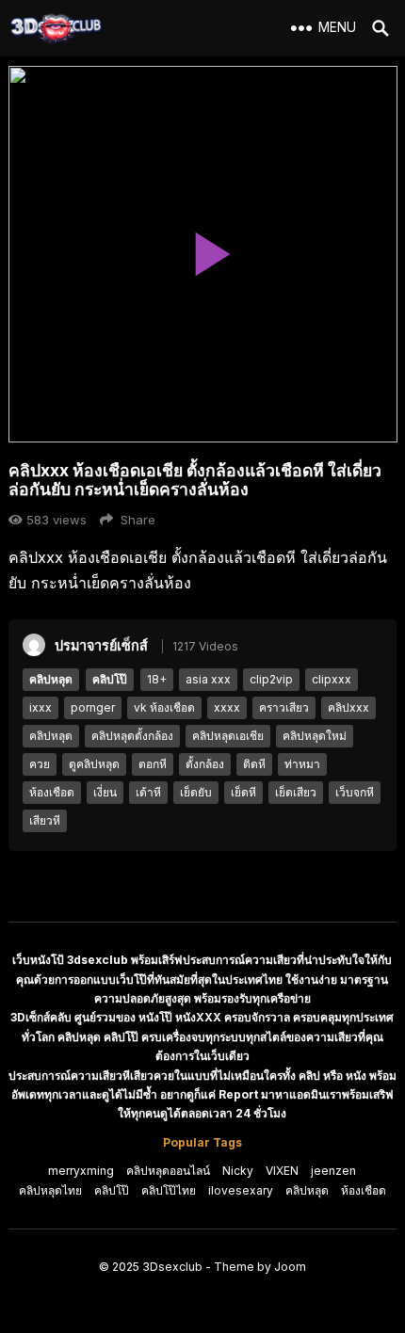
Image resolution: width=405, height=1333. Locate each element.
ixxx (40, 707)
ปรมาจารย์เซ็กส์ (101, 645)
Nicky (237, 1171)
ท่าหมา (302, 764)
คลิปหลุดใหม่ (315, 736)
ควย (39, 764)
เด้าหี (148, 792)
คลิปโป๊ (109, 679)
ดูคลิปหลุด (94, 764)
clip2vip (271, 679)
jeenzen (333, 1171)
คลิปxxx (348, 707)
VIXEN (282, 1171)
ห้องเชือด (51, 792)
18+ (157, 679)
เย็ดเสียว (295, 792)
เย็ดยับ (196, 792)
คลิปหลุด (51, 679)
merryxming (81, 1171)
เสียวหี (44, 820)
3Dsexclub (172, 1267)
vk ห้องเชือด (164, 707)
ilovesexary (240, 1190)
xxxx (227, 707)
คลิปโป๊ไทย (168, 1190)
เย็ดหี (243, 792)
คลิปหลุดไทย (50, 1190)
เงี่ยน (105, 792)
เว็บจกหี (354, 792)
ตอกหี (152, 764)
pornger (93, 707)
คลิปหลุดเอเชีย (228, 736)
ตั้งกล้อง (205, 764)
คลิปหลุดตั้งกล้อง (132, 736)
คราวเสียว (284, 707)
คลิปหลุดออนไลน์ (168, 1171)
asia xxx (208, 679)
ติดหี (254, 764)
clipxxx (331, 679)
